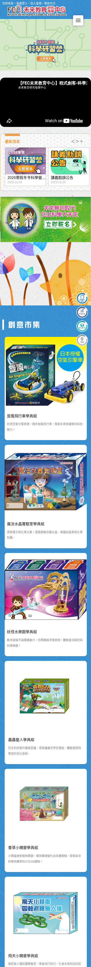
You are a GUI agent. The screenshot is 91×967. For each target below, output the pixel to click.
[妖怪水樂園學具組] (46, 589)
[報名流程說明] (69, 161)
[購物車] (82, 326)
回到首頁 (8, 3)
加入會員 (36, 3)
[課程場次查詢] (82, 298)
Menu (78, 20)
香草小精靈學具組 (23, 848)
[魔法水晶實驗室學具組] (46, 481)
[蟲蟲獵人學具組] (46, 697)
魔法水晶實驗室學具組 (25, 524)
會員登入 (22, 3)
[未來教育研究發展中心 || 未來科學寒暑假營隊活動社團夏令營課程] (25, 324)
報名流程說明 (62, 178)
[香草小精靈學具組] (46, 805)
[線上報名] (82, 312)
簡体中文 (50, 3)
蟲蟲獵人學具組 (21, 740)
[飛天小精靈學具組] (46, 913)
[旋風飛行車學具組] (46, 373)
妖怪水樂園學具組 (22, 632)
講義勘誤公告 (18, 178)
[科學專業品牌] (36, 9)
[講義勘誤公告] (25, 161)
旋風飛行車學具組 (22, 416)
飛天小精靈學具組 (23, 956)
